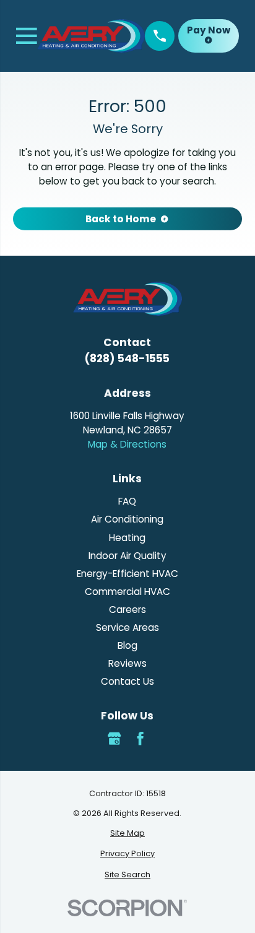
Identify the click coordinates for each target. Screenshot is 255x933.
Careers (127, 609)
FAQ (127, 501)
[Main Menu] (26, 35)
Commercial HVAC (127, 591)
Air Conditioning (127, 519)
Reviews (127, 663)
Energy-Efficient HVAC (127, 573)
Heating (127, 537)
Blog (127, 645)
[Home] (91, 35)
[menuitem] (127, 833)
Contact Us (127, 681)
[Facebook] (140, 738)
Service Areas (127, 627)
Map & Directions (127, 444)
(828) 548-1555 (127, 358)
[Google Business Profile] (114, 738)
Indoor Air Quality (127, 555)
